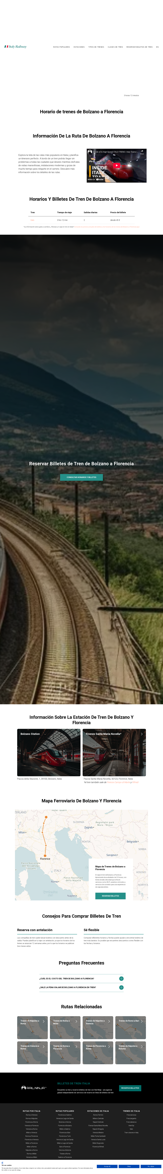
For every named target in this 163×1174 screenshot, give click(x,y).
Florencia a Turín (65, 1136)
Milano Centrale (98, 1118)
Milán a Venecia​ (31, 1132)
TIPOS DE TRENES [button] (96, 47)
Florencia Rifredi (98, 1147)
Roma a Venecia (31, 1115)
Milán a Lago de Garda (65, 1143)
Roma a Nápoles (31, 1118)
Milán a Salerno (65, 1129)
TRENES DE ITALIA (131, 1111)
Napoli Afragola (98, 1129)
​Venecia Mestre (98, 1132)
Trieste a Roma (65, 1154)
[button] (117, 166)
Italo (32, 220)
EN (157, 47)
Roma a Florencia (31, 1136)
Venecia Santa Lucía (98, 1139)
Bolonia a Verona (65, 1122)
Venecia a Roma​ (31, 1129)
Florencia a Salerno (65, 1115)
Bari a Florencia (64, 1147)
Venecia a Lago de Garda (65, 1118)
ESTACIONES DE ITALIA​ (98, 1111)
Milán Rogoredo (98, 1143)
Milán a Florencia (32, 1143)
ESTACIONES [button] (79, 47)
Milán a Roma (31, 1147)
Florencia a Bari (64, 1132)
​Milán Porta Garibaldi (98, 1136)
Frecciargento (131, 1118)
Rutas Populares (65, 1111)
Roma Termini (98, 1115)
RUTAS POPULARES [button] (61, 47)
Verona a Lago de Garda (64, 1139)
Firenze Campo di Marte (118, 782)
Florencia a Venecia (31, 1139)
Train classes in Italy (131, 1132)
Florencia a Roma (31, 1122)
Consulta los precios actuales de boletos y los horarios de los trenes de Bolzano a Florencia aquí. (107, 227)
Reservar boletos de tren (139, 47)
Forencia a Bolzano (65, 1125)
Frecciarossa (131, 1115)
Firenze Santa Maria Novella (98, 1125)
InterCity (131, 1125)
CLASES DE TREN (115, 47)
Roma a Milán (31, 1154)
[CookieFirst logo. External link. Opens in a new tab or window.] (2, 1163)
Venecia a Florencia (31, 1125)
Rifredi (135, 782)
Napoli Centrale (98, 1122)
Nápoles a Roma (31, 1150)
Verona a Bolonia (65, 1150)
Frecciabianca (131, 1122)
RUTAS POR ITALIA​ (31, 1111)
